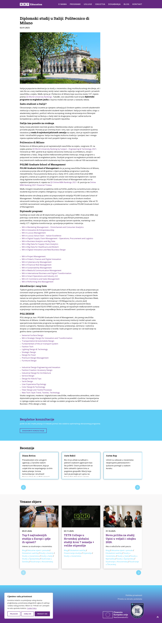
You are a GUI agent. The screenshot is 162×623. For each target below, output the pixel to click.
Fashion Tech (27, 346)
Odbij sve (27, 614)
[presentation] (23, 487)
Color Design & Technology (33, 387)
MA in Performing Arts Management (37, 281)
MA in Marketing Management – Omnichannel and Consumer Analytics (53, 227)
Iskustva (100, 4)
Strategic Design (29, 352)
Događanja (114, 4)
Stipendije (87, 553)
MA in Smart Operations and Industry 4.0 (40, 276)
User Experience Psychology (34, 384)
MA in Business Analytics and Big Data (38, 241)
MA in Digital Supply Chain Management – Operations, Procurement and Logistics (57, 238)
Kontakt (137, 4)
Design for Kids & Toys (31, 378)
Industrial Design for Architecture (36, 373)
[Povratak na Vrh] (157, 617)
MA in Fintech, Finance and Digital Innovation (41, 259)
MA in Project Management (34, 256)
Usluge (88, 4)
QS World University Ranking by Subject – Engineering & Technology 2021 (64, 149)
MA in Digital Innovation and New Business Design (44, 249)
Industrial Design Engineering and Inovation (41, 367)
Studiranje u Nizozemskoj (42, 561)
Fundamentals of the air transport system (40, 343)
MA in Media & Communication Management (41, 270)
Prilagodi (14, 614)
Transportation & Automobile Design (38, 341)
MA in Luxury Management (34, 232)
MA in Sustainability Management (37, 267)
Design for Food (29, 355)
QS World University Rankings (39, 96)
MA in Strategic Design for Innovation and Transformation (47, 338)
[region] (28, 606)
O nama (62, 4)
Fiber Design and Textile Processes (37, 390)
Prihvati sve (42, 614)
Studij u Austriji (47, 553)
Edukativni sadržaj (30, 553)
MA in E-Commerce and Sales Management (40, 279)
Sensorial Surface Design (32, 335)
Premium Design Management (35, 358)
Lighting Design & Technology (35, 349)
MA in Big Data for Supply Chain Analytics (40, 244)
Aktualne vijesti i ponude (38, 550)
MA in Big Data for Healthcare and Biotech (40, 247)
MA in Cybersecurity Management (36, 262)
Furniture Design (29, 360)
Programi (75, 4)
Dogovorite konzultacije (33, 431)
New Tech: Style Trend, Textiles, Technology (41, 392)
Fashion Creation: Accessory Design (37, 370)
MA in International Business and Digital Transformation (46, 273)
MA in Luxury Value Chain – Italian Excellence (41, 235)
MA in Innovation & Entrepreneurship (38, 230)
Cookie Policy (32, 608)
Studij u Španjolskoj (30, 558)
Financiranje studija (72, 553)
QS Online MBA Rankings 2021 (63, 182)
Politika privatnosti (134, 595)
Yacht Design (27, 381)
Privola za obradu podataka (130, 599)
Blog (126, 4)
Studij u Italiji (47, 556)
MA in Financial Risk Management (36, 264)
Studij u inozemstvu (30, 556)
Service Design (28, 375)
